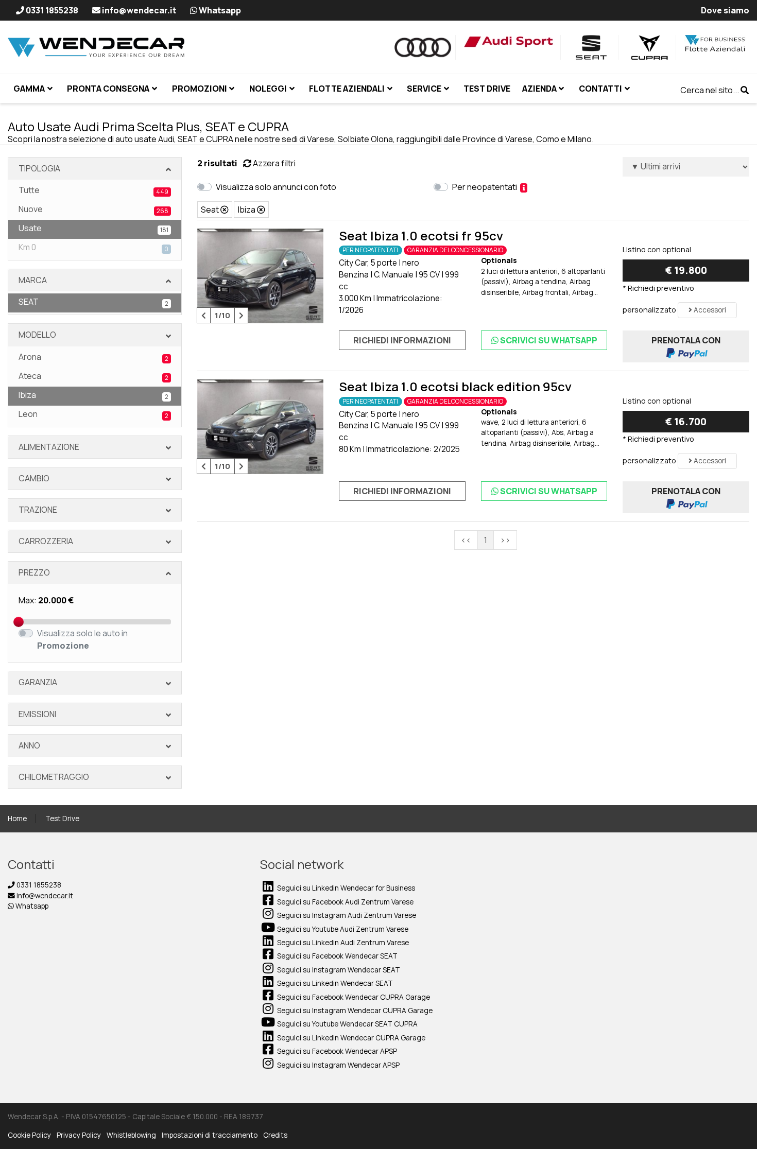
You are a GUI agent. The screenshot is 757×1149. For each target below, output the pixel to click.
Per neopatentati (486, 187)
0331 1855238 (38, 885)
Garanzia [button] (38, 682)
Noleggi (268, 88)
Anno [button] (29, 745)
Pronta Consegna (108, 88)
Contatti (600, 88)
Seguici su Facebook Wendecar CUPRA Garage (353, 997)
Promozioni (199, 88)
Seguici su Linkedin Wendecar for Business (345, 888)
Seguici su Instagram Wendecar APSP (338, 1065)
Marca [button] (33, 280)
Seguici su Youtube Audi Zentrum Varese (342, 929)
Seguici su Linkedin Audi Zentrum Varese (342, 942)
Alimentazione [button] (49, 446)
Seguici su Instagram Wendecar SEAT (338, 969)
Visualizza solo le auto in (82, 639)
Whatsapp (31, 906)
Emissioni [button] (37, 714)
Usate (93, 228)
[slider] (18, 622)
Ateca (93, 376)
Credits (275, 1135)
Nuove (93, 209)
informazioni (402, 340)
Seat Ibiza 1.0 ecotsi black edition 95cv (455, 386)
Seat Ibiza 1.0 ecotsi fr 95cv (421, 235)
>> (505, 540)
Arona (93, 357)
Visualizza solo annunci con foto (277, 187)
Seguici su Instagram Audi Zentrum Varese (346, 915)
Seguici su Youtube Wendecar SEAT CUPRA (347, 1024)
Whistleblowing (131, 1135)
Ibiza (93, 395)
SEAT (93, 302)
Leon (93, 414)
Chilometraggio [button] (54, 776)
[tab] (94, 169)
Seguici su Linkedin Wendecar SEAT (334, 983)
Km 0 (93, 247)
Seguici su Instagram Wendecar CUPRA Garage (354, 1010)
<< (466, 540)
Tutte (93, 190)
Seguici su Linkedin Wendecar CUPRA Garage (350, 1037)
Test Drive (62, 818)
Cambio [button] (34, 478)
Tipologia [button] (39, 168)
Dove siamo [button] (725, 10)
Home (17, 818)
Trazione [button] (38, 509)
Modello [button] (37, 334)
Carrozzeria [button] (46, 541)
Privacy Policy (79, 1135)
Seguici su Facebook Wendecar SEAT (337, 956)
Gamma (29, 88)
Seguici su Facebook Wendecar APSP (336, 1051)
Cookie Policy (29, 1135)
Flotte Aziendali (347, 88)
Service (424, 88)
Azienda (539, 88)
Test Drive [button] (486, 88)
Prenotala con (685, 340)
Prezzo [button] (34, 572)
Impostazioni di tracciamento (209, 1135)
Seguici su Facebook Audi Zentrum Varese (345, 902)
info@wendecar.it (44, 895)
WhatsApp (548, 340)
